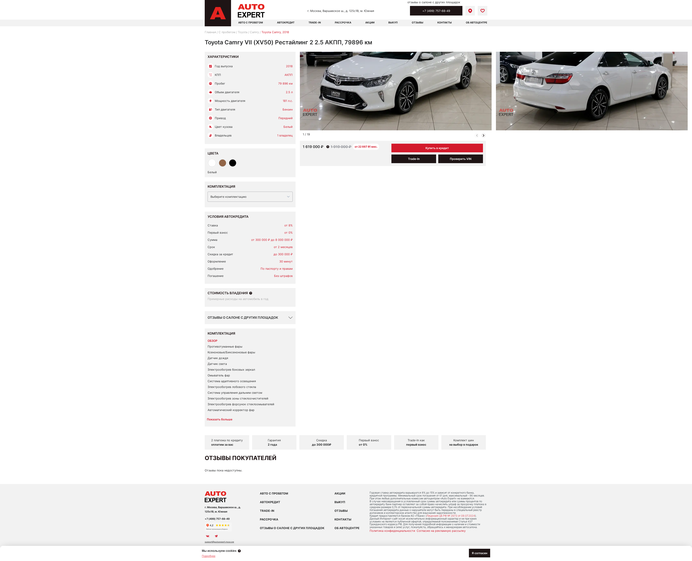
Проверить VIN (460, 159)
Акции (369, 22)
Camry (254, 32)
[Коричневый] (222, 163)
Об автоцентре (476, 22)
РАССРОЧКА (269, 519)
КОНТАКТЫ (342, 519)
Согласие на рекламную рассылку (441, 531)
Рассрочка (343, 22)
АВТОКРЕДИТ (270, 502)
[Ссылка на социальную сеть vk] (207, 536)
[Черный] (232, 163)
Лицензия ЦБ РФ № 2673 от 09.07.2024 (451, 515)
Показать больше (219, 419)
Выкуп (393, 22)
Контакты (444, 22)
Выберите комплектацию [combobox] (228, 196)
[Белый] (212, 163)
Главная (210, 32)
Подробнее (208, 555)
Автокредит (285, 22)
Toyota (242, 32)
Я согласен (479, 553)
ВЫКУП (339, 502)
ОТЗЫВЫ (341, 511)
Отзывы (417, 22)
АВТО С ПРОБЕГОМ (250, 22)
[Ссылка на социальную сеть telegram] (216, 536)
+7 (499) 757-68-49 (436, 11)
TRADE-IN (267, 511)
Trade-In (315, 22)
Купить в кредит (437, 148)
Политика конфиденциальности (392, 531)
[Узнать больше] (250, 293)
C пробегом (227, 32)
